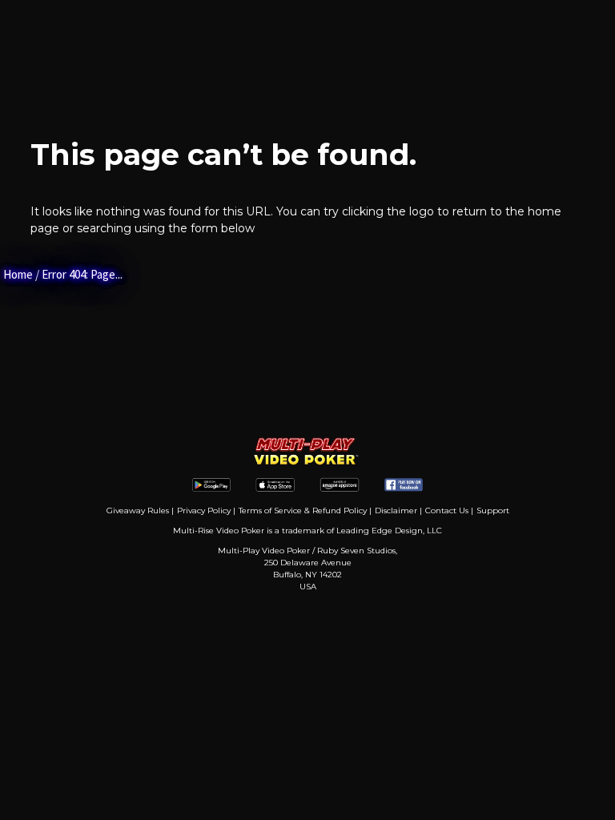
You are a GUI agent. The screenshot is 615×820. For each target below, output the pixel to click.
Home (18, 274)
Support (492, 510)
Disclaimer (396, 510)
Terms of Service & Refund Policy (303, 510)
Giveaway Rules (138, 510)
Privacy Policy (204, 510)
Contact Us (446, 510)
